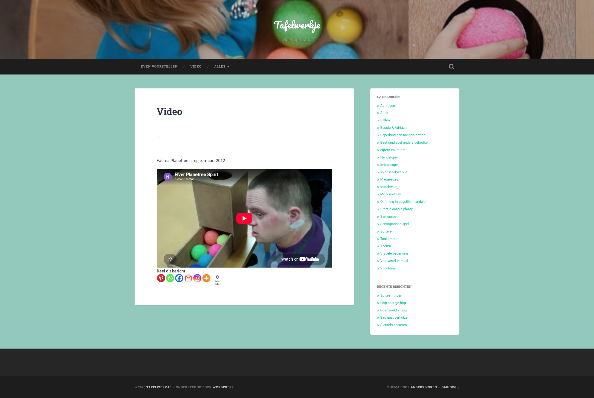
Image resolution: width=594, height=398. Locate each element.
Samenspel (388, 216)
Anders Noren (424, 387)
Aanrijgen (387, 106)
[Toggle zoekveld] (451, 66)
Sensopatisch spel (394, 224)
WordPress (223, 387)
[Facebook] (179, 278)
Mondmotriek (390, 194)
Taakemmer (389, 239)
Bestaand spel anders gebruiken (404, 142)
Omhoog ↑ (450, 387)
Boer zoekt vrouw (393, 310)
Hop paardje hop (393, 303)
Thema (385, 246)
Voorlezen (388, 268)
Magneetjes (389, 179)
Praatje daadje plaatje (397, 209)
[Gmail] (188, 278)
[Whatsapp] (170, 278)
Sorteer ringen (391, 295)
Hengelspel (389, 157)
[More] (206, 278)
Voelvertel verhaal (394, 261)
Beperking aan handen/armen (402, 135)
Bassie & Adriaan (393, 128)
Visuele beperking (394, 253)
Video (196, 66)
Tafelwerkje (297, 24)
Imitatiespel (389, 165)
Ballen (385, 120)
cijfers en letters (393, 150)
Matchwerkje (390, 187)
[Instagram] (197, 278)
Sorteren (387, 231)
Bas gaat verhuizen (394, 317)
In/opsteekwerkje (393, 172)
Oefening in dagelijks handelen (403, 202)
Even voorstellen (159, 66)
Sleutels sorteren (393, 325)
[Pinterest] (161, 278)
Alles (219, 66)
